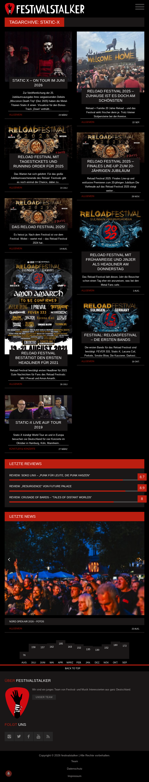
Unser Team (44, 697)
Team (74, 761)
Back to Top (72, 668)
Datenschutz (74, 768)
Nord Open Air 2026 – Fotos (26, 621)
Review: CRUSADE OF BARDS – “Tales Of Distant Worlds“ (50, 497)
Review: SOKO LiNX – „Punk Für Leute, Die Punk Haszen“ (49, 475)
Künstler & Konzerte (22, 448)
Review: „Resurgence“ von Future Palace (40, 486)
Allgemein (15, 114)
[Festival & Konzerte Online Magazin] (39, 8)
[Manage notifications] (8, 773)
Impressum (74, 776)
